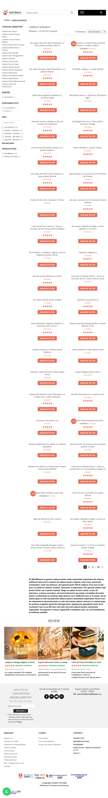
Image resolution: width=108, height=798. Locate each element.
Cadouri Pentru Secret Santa (13, 45)
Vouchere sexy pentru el (87, 299)
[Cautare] (71, 13)
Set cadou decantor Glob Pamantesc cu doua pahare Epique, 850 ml (47, 44)
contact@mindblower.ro (88, 694)
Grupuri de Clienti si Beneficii (50, 744)
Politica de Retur (10, 760)
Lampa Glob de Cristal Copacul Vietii (88, 349)
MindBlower (9, 153)
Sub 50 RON (9, 127)
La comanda (9, 108)
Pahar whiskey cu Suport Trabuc (87, 147)
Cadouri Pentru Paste (10, 64)
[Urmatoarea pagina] (102, 567)
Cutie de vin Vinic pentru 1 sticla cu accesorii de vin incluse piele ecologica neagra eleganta (47, 227)
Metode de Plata (10, 757)
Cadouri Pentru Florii (10, 61)
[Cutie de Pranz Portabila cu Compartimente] (87, 643)
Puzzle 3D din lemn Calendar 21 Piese (47, 200)
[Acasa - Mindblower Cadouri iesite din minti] (11, 12)
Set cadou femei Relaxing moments (87, 420)
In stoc (7, 111)
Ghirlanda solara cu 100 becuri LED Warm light (87, 96)
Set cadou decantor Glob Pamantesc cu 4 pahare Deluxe (47, 70)
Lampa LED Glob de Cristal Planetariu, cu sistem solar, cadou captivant (47, 395)
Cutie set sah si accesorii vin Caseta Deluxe (87, 494)
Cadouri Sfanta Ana (9, 73)
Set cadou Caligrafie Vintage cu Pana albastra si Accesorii (88, 227)
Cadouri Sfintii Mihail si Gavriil (13, 81)
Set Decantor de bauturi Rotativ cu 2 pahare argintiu (47, 148)
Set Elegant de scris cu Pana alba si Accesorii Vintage (87, 122)
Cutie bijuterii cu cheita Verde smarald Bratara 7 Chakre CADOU (88, 44)
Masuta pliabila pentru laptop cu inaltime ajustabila (47, 445)
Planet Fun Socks (11, 156)
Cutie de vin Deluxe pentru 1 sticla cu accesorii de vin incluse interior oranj (87, 277)
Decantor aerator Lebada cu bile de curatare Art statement (47, 122)
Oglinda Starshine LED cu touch (47, 519)
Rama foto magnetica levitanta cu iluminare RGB (47, 96)
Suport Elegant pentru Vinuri (87, 372)
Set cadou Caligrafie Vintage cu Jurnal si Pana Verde (87, 520)
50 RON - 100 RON (11, 130)
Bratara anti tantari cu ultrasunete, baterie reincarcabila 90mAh (47, 467)
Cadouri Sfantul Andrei (11, 67)
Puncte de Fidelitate (46, 741)
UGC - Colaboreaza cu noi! (14, 763)
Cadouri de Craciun (9, 31)
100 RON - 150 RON (11, 133)
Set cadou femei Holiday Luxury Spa (47, 493)
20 (98, 567)
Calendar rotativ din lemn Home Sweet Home (47, 373)
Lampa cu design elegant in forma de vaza (24, 662)
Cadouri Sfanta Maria (10, 78)
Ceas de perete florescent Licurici (47, 276)
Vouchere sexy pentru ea (47, 420)
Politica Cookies (10, 747)
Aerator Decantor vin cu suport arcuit (87, 394)
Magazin (8, 733)
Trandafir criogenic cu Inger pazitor (87, 69)
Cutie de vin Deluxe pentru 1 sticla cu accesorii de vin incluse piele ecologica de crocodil (87, 467)
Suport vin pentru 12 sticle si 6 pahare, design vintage (88, 546)
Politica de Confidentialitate (15, 744)
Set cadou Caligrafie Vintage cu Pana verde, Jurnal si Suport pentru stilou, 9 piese (47, 546)
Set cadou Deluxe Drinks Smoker (47, 299)
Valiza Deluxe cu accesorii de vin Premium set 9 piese (87, 175)
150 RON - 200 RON (11, 136)
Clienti (42, 733)
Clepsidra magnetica (88, 252)
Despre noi (8, 738)
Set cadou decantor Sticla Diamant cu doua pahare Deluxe (47, 175)
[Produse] (82, 13)
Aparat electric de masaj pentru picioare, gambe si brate (88, 445)
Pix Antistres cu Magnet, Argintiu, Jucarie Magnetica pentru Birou (47, 253)
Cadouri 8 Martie (8, 58)
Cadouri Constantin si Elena (12, 75)
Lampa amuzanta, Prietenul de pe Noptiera (47, 350)
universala (8, 97)
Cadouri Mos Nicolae (10, 53)
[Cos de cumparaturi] (101, 12)
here (20, 722)
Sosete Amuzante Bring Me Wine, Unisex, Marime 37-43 (88, 324)
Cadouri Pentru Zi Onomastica (9, 85)
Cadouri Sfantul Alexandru (12, 70)
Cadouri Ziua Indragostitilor (12, 55)
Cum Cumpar (9, 750)
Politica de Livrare (11, 754)
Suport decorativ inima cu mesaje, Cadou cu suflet (61, 662)
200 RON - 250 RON (11, 139)
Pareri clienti (43, 738)
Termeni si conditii (11, 741)
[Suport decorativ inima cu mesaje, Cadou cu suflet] (54, 643)
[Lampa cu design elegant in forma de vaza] (20, 643)
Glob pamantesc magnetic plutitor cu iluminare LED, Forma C (47, 324)
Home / (7, 20)
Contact (7, 766)
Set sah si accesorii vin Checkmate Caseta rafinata (87, 201)
